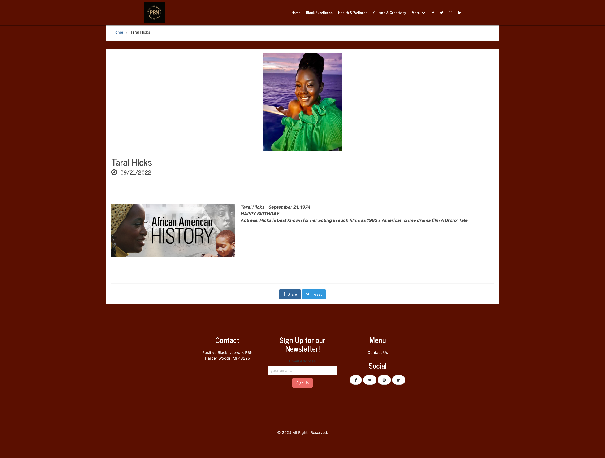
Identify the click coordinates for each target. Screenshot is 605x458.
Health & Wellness (352, 12)
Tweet (317, 294)
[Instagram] (384, 380)
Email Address (302, 361)
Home (295, 12)
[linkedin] (459, 12)
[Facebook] (433, 12)
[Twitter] (441, 12)
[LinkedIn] (398, 380)
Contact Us (377, 352)
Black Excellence (319, 12)
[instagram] (450, 12)
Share (292, 294)
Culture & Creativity (389, 12)
